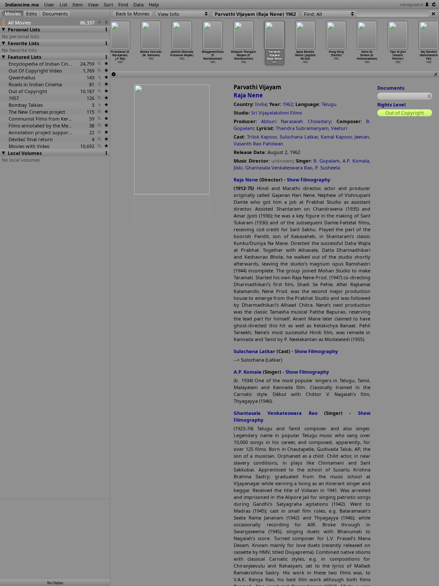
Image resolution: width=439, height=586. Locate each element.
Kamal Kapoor (336, 136)
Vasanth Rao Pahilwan (258, 143)
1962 (288, 104)
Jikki (238, 167)
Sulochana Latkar (299, 136)
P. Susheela (327, 167)
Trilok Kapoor (262, 136)
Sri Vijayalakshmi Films (276, 112)
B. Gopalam (326, 160)
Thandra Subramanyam (302, 128)
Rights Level (391, 104)
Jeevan (362, 136)
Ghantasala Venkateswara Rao (279, 167)
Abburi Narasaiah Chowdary (296, 121)
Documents (390, 88)
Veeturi (339, 128)
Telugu (329, 104)
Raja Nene (248, 95)
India (261, 104)
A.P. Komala (356, 160)
